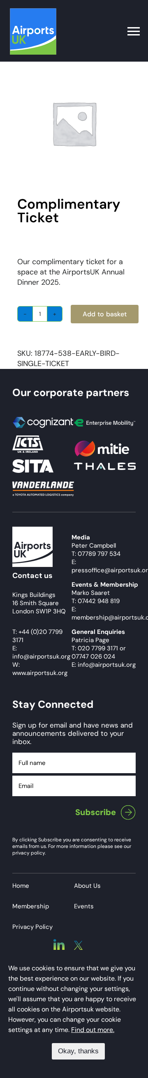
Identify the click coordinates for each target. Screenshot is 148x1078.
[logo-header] (33, 12)
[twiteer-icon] (78, 944)
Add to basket (105, 314)
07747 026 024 (93, 656)
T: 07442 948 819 (96, 601)
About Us (87, 886)
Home (20, 886)
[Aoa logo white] (32, 530)
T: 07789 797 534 (96, 554)
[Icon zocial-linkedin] (59, 943)
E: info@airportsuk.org (104, 665)
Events (84, 906)
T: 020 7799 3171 (95, 648)
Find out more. (92, 1029)
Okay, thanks (78, 1051)
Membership (30, 906)
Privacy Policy (32, 927)
